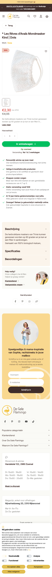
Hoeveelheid (7, 130)
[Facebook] (5, 421)
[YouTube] (26, 421)
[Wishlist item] (46, 51)
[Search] (29, 16)
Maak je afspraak (12, 486)
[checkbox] (4, 556)
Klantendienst (11, 281)
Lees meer (6, 125)
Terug (10, 25)
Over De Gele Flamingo (13, 440)
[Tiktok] (33, 421)
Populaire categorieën (12, 430)
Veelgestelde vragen (13, 285)
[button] (3, 16)
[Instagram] (19, 421)
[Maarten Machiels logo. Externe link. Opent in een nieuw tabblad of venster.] (3, 527)
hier (29, 550)
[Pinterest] (12, 421)
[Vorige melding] (2, 8)
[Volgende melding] (50, 8)
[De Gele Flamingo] (14, 16)
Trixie (9, 43)
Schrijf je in (26, 390)
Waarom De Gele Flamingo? (15, 445)
